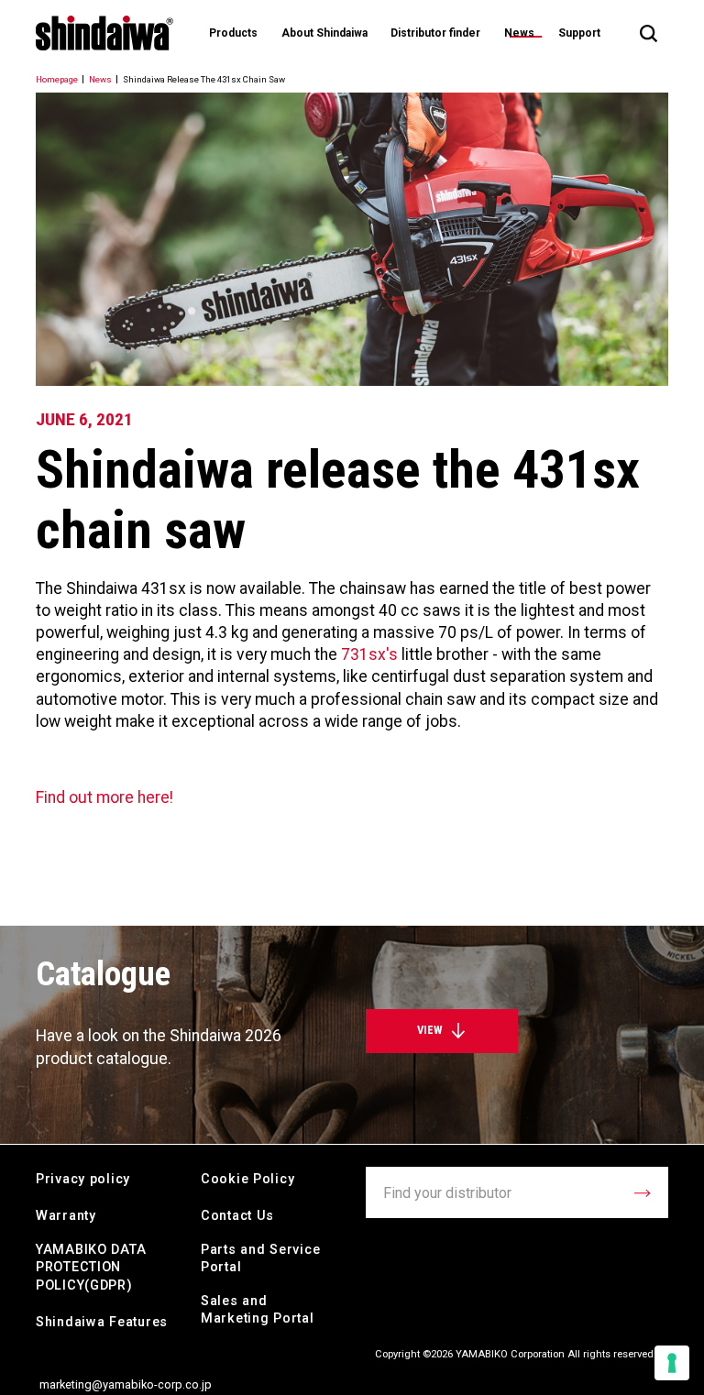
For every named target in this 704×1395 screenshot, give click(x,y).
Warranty (66, 1216)
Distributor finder (435, 33)
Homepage (57, 79)
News (519, 33)
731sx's (369, 654)
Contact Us (237, 1216)
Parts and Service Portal (260, 1259)
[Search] (648, 33)
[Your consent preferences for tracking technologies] (671, 1363)
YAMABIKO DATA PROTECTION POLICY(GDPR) (91, 1268)
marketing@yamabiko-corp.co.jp (125, 1384)
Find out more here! (104, 797)
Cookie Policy (247, 1179)
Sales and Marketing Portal (257, 1310)
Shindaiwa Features (102, 1322)
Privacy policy (83, 1179)
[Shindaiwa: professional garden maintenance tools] (104, 33)
